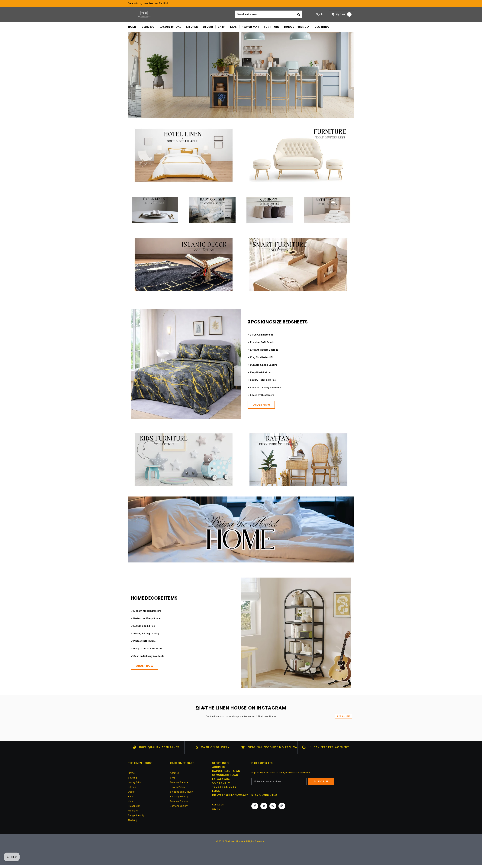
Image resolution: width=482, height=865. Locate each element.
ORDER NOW (261, 405)
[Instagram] (281, 806)
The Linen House (234, 841)
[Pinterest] (272, 806)
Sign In (319, 14)
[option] (241, 75)
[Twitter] (263, 806)
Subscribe (321, 781)
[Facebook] (254, 806)
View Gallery (344, 716)
